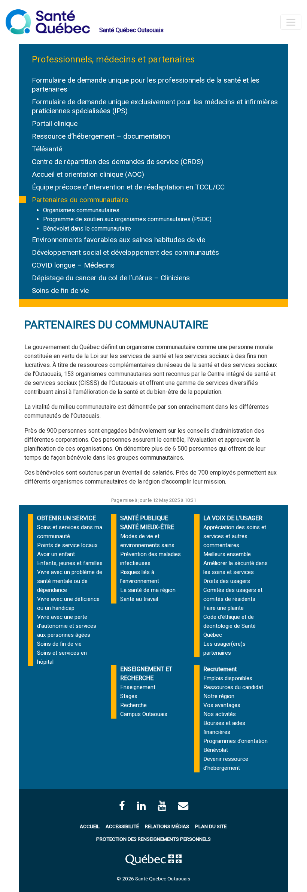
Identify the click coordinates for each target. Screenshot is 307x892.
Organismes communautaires (81, 210)
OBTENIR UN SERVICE (66, 518)
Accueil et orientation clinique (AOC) (88, 174)
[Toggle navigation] (290, 22)
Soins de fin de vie (60, 290)
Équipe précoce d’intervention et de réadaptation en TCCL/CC (128, 187)
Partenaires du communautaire (80, 199)
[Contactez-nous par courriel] (183, 806)
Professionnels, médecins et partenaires (113, 59)
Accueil (90, 826)
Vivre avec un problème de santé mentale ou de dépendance (69, 581)
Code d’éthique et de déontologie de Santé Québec (229, 626)
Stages (128, 696)
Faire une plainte (223, 608)
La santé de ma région (148, 590)
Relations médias (167, 826)
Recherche (133, 705)
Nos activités (219, 714)
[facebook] (122, 806)
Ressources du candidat (233, 687)
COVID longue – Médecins (73, 265)
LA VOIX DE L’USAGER (232, 518)
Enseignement (137, 687)
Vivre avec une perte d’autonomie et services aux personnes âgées (66, 626)
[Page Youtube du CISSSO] (162, 806)
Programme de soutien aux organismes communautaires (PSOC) (127, 219)
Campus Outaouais (143, 714)
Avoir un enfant (56, 554)
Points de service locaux (67, 545)
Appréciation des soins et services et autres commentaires (234, 536)
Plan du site (211, 826)
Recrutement (220, 669)
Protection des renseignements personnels (153, 839)
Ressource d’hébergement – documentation (101, 136)
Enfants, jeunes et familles (70, 563)
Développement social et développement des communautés (125, 252)
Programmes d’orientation (235, 741)
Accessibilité (122, 826)
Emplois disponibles (227, 678)
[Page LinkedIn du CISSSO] (141, 806)
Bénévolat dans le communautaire (87, 228)
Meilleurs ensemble (227, 554)
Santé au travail (139, 599)
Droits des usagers (226, 581)
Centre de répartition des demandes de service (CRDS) (117, 161)
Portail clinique (54, 123)
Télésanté (47, 149)
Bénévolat (215, 750)
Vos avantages (221, 705)
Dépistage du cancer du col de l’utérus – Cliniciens (111, 278)
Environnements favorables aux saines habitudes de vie (118, 239)
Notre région (218, 696)
